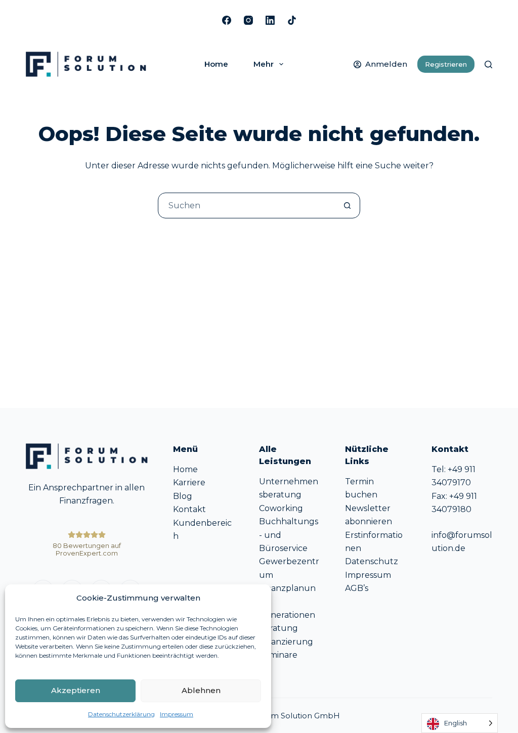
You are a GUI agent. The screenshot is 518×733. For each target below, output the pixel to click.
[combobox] (246, 205)
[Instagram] (248, 20)
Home (216, 64)
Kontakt (189, 509)
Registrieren (446, 64)
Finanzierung (286, 642)
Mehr (263, 64)
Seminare (278, 655)
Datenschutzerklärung (121, 714)
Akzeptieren (75, 690)
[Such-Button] (347, 205)
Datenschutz (371, 561)
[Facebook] (226, 20)
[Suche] (488, 64)
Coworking (281, 508)
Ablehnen (201, 690)
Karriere (189, 482)
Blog (182, 496)
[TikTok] (291, 20)
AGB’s (356, 588)
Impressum (176, 714)
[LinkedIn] (270, 20)
